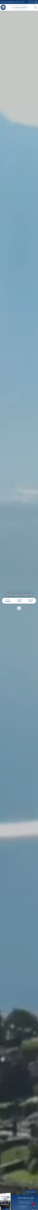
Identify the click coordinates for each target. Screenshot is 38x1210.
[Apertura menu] (35, 7)
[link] (19, 608)
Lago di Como (30, 600)
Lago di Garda (19, 600)
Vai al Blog (22, 1206)
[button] (30, 2)
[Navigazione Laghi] (3, 7)
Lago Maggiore (8, 600)
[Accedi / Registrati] (36, 2)
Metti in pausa (30, 1192)
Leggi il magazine (25, 1202)
